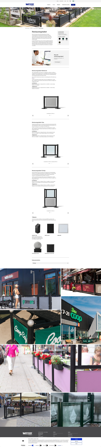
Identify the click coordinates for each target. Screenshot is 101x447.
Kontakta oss (55, 434)
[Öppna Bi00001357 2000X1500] (25, 410)
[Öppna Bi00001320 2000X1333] (81, 282)
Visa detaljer (59, 445)
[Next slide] (68, 116)
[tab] (49, 115)
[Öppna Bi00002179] (50, 368)
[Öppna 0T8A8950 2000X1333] (81, 320)
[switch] (40, 445)
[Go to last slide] (33, 116)
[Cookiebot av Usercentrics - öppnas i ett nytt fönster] (23, 445)
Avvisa (76, 443)
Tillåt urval (76, 441)
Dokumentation (70, 434)
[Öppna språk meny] (73, 1)
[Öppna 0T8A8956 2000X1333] (30, 327)
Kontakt (73, 4)
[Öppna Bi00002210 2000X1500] (30, 289)
